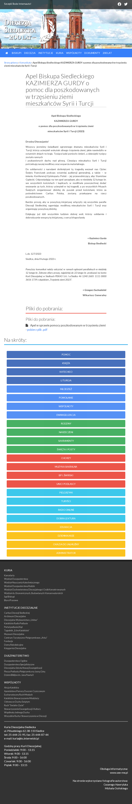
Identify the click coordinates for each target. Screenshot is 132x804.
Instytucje (45, 52)
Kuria (59, 52)
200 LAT (107, 52)
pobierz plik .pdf (37, 329)
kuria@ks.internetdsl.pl (26, 738)
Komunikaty (25, 62)
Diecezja (30, 52)
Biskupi (16, 52)
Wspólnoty (74, 52)
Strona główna (11, 62)
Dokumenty (92, 52)
